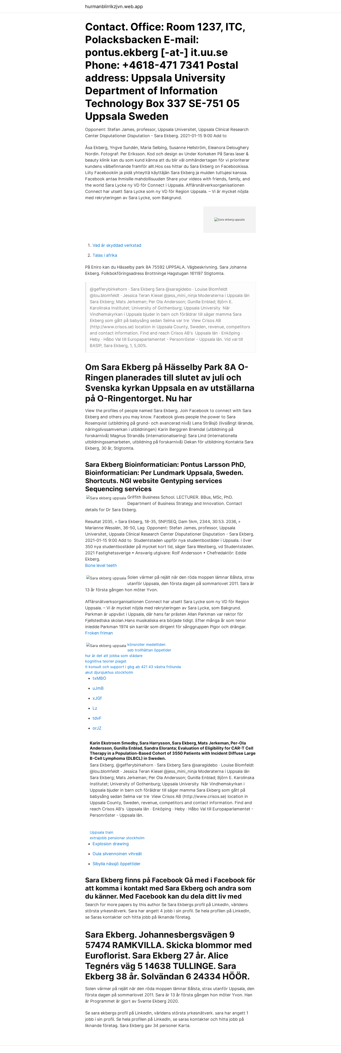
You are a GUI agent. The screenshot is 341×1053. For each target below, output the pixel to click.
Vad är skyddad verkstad (117, 245)
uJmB (98, 688)
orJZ (97, 728)
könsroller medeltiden (146, 644)
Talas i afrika (105, 255)
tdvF (97, 718)
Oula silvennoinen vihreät (117, 853)
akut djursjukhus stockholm (109, 672)
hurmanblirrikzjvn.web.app (114, 6)
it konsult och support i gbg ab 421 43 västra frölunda (133, 666)
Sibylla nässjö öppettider (117, 863)
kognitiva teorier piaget (105, 661)
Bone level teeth (101, 565)
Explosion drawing (111, 843)
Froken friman (99, 632)
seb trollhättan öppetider (149, 650)
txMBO (99, 678)
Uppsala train (101, 832)
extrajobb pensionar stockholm (117, 837)
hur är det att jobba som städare (113, 655)
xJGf (97, 698)
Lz (95, 708)
